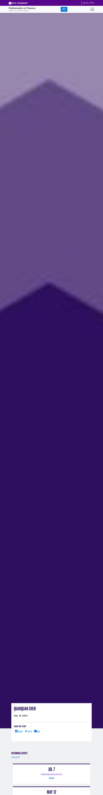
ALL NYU (89, 3)
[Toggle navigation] (92, 9)
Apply (64, 9)
